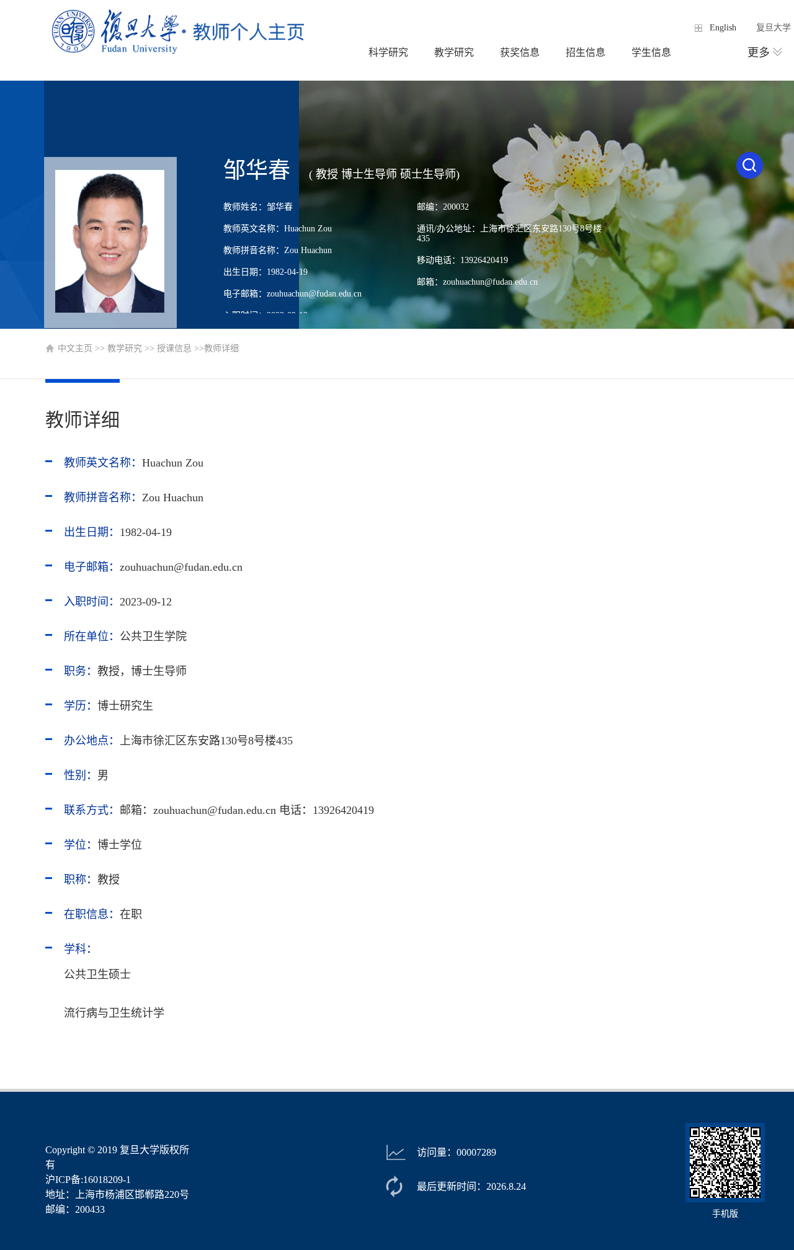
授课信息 (174, 348)
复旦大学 (773, 27)
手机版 (725, 1213)
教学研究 (454, 52)
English (723, 27)
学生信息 (651, 52)
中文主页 (75, 348)
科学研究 (388, 52)
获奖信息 (520, 52)
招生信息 (585, 52)
